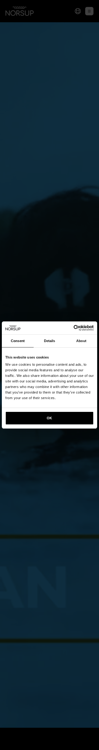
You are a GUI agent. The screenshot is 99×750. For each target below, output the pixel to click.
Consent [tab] (18, 341)
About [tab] (81, 341)
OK (49, 418)
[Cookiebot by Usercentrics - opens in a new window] (73, 328)
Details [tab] (49, 341)
